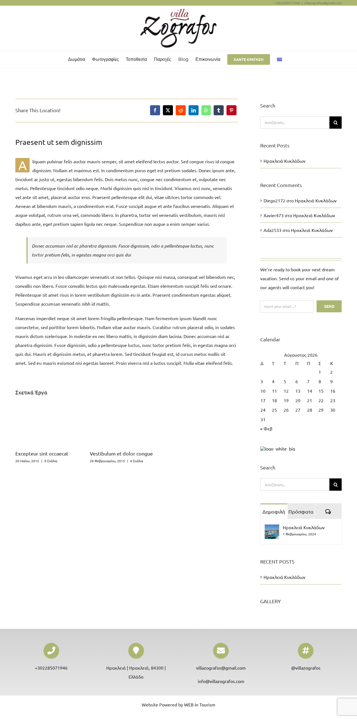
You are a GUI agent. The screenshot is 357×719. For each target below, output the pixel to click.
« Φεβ (266, 428)
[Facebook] (155, 110)
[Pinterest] (231, 110)
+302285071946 (51, 667)
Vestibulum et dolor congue (121, 453)
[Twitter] (167, 110)
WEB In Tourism (199, 704)
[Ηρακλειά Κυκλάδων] (272, 529)
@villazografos (305, 667)
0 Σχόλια (50, 461)
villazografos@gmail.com (323, 3)
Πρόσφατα (300, 511)
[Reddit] (180, 110)
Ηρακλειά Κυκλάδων (284, 161)
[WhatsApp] (206, 110)
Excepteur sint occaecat (41, 453)
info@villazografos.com (221, 681)
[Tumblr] (218, 110)
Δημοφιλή (273, 511)
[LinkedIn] (193, 110)
